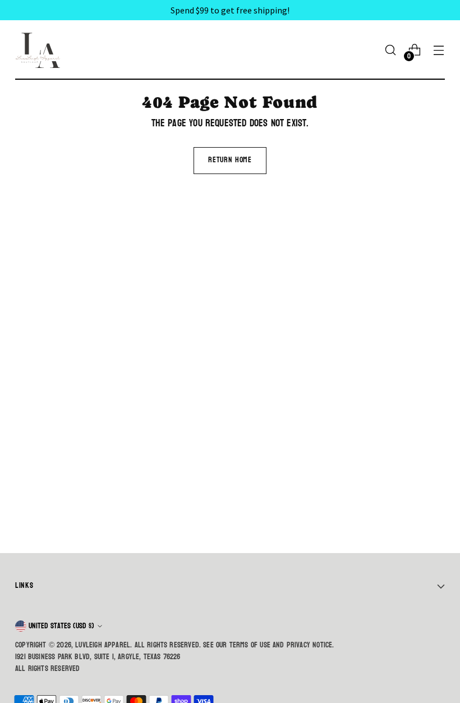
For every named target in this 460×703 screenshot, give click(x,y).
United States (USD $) (61, 626)
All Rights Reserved (47, 668)
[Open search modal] (390, 50)
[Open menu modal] (438, 50)
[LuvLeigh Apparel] (40, 50)
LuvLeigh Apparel (102, 645)
